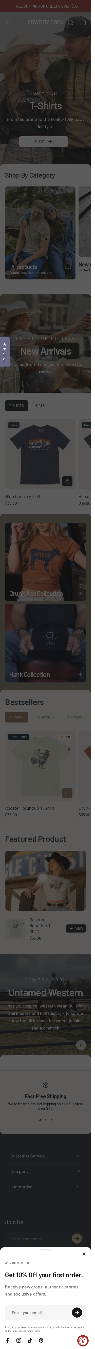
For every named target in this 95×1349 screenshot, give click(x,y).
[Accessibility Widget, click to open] (83, 1340)
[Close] (84, 1254)
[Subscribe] (77, 1312)
